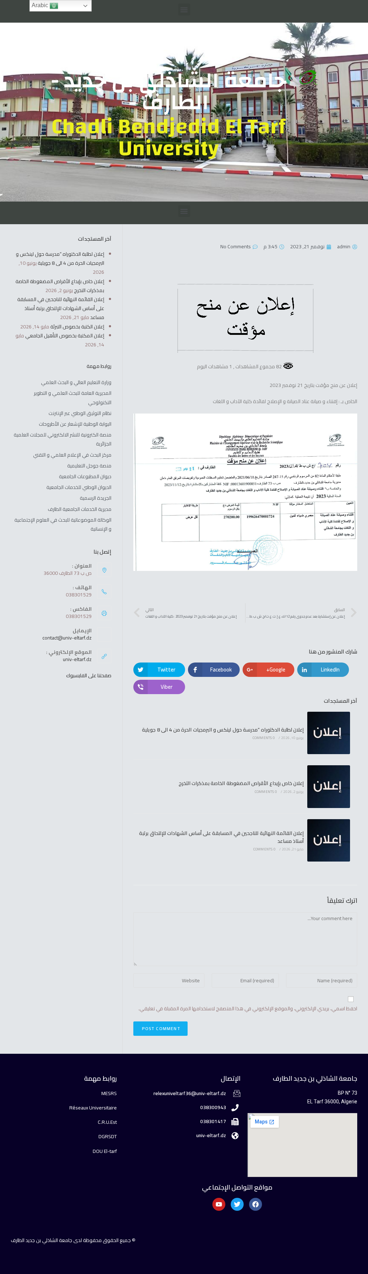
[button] (184, 9)
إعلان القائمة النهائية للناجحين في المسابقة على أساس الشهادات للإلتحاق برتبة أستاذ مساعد (221, 837)
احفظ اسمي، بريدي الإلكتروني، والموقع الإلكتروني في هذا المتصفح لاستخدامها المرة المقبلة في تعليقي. (247, 1008)
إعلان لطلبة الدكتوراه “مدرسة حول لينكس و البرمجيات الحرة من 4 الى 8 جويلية (223, 729)
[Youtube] (218, 1204)
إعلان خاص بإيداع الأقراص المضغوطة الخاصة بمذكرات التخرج (241, 783)
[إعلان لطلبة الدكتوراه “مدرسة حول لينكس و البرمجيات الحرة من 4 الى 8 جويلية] (328, 733)
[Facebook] (255, 1204)
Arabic (41, 5)
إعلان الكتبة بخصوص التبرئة (77, 326)
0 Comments (264, 737)
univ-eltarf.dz (77, 659)
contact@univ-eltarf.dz (67, 637)
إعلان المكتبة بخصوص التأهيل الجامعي (64, 335)
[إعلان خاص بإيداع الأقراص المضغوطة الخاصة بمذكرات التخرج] (328, 786)
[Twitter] (237, 1204)
